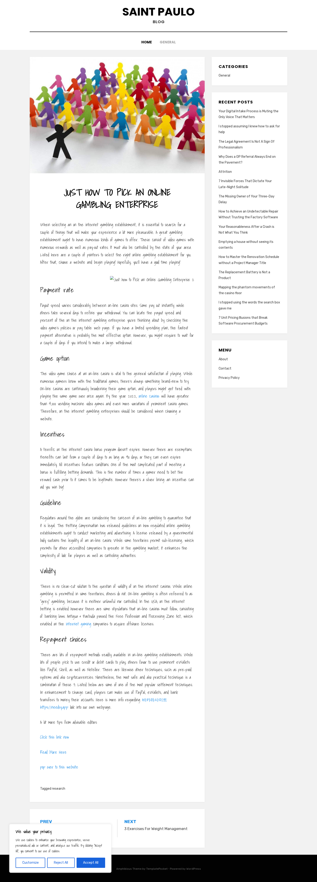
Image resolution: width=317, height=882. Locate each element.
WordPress (193, 868)
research (58, 789)
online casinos (149, 396)
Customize (30, 863)
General (168, 42)
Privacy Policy (229, 378)
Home (146, 42)
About (223, 359)
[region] (60, 848)
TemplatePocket (157, 868)
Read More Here (53, 752)
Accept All (90, 863)
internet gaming (78, 624)
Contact (225, 368)
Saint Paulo (158, 11)
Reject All (61, 863)
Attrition (225, 172)
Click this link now (54, 737)
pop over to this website (59, 767)
